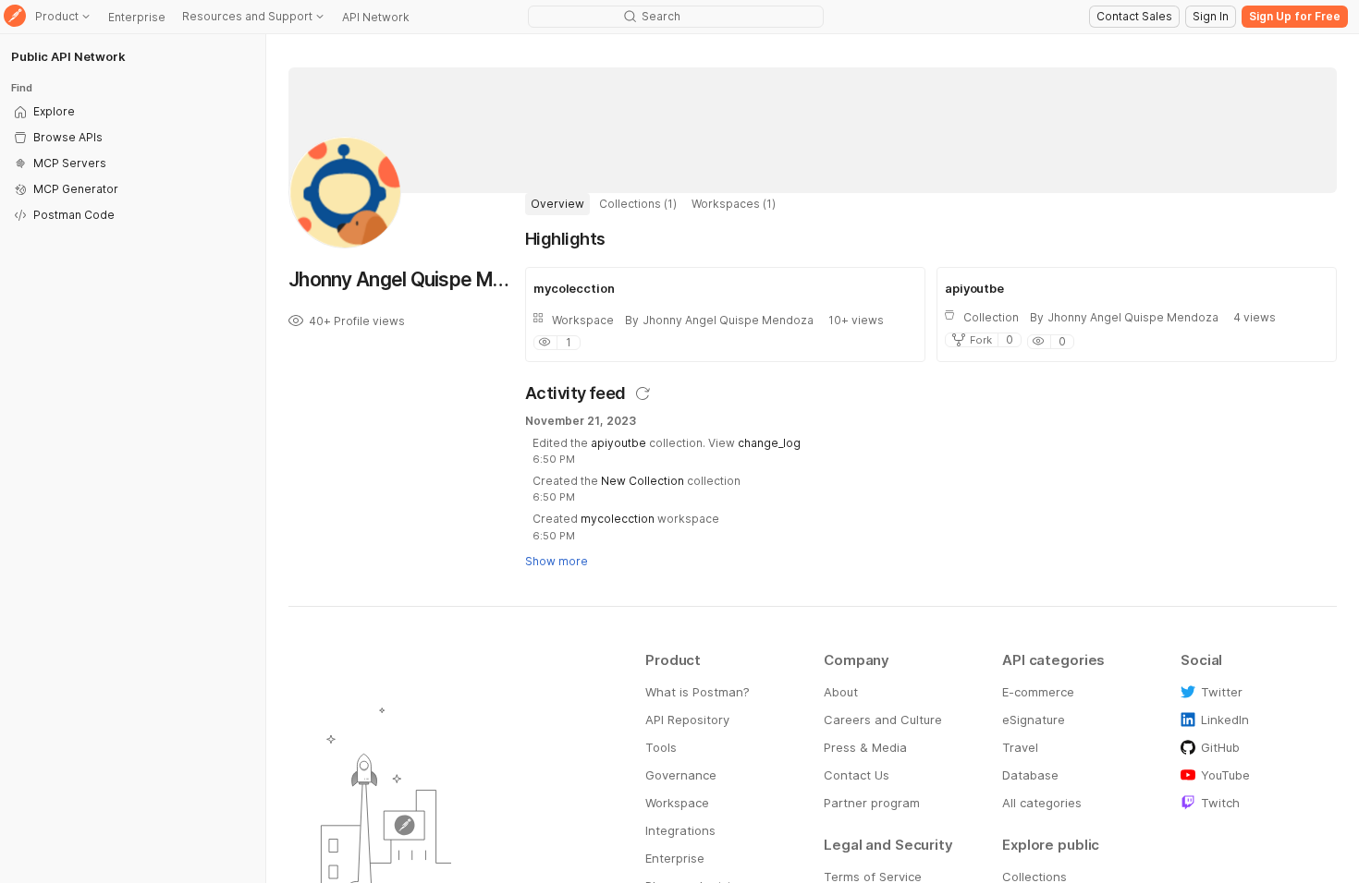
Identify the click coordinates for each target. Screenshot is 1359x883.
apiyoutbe (618, 443)
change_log (769, 443)
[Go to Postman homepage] (15, 17)
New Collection (642, 481)
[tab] (557, 204)
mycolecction (618, 519)
